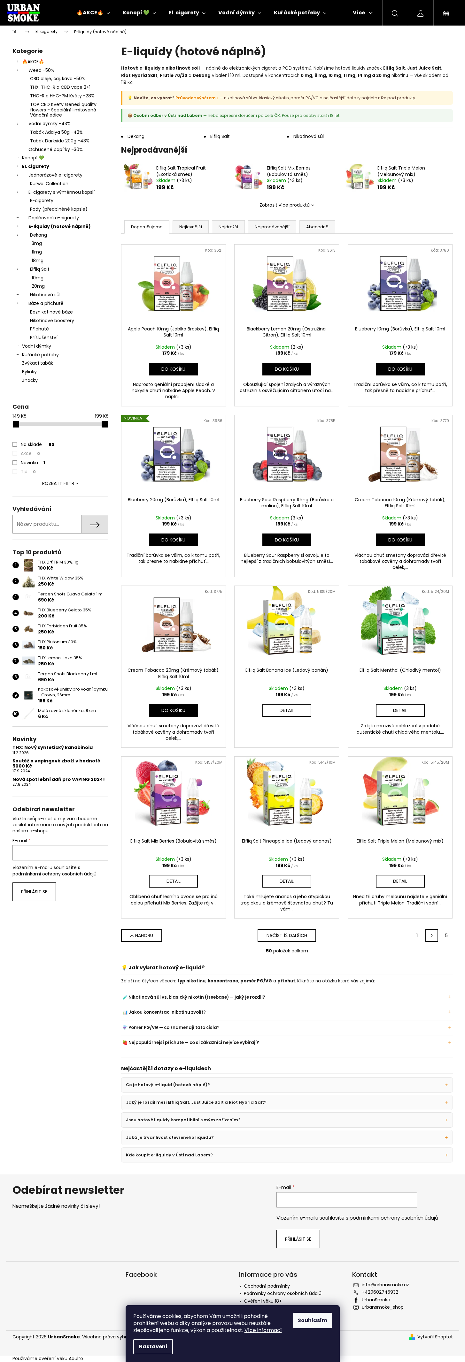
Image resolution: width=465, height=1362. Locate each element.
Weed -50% (41, 70)
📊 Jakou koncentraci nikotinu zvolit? (164, 1012)
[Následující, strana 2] (431, 935)
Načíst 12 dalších (287, 935)
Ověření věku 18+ (263, 1301)
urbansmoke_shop (383, 1307)
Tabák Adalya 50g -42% (56, 132)
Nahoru (144, 935)
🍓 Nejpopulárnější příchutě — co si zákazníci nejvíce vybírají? (190, 1043)
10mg (37, 278)
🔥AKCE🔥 (33, 61)
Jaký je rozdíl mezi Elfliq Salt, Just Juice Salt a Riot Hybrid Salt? (196, 1102)
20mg (38, 286)
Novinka (33, 462)
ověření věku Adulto (61, 1358)
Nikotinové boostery (52, 320)
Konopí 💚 (33, 158)
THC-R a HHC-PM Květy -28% (62, 96)
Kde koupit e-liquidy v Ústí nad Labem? (169, 1155)
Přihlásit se (34, 892)
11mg (37, 252)
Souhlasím (312, 1320)
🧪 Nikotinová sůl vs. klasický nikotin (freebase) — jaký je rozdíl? (193, 997)
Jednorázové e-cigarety (55, 175)
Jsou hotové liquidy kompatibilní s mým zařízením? (183, 1120)
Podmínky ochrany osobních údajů (283, 1293)
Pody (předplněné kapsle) (59, 209)
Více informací (263, 1330)
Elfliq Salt (40, 269)
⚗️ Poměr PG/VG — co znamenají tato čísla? (171, 1028)
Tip (28, 471)
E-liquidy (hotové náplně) (59, 226)
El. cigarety (35, 166)
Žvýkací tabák (37, 363)
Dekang (38, 235)
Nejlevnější (190, 227)
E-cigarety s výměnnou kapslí (61, 192)
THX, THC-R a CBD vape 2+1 (60, 87)
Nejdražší (228, 227)
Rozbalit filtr (58, 483)
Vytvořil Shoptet (435, 1337)
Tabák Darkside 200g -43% (59, 141)
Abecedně (317, 227)
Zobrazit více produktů (285, 205)
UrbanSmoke (376, 1300)
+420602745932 (380, 1292)
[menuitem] (93, 13)
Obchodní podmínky (267, 1286)
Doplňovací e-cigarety (53, 218)
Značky (30, 380)
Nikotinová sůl (45, 294)
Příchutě (39, 329)
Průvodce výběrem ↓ (197, 98)
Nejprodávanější (272, 227)
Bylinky (29, 371)
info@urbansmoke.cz (385, 1285)
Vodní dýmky (36, 346)
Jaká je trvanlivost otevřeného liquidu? (170, 1137)
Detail (287, 710)
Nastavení (153, 1346)
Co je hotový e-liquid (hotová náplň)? (168, 1085)
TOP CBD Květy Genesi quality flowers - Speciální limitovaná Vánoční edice (63, 109)
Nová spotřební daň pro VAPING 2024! (58, 779)
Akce (30, 453)
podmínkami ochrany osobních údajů (54, 874)
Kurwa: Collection (49, 183)
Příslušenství (44, 337)
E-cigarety (41, 200)
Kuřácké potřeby (40, 355)
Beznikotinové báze (51, 312)
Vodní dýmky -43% (49, 123)
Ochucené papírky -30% (55, 149)
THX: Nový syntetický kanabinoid (52, 747)
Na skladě (37, 444)
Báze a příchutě (46, 303)
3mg (37, 243)
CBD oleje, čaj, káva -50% (57, 78)
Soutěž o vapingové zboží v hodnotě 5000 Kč (56, 763)
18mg (37, 260)
